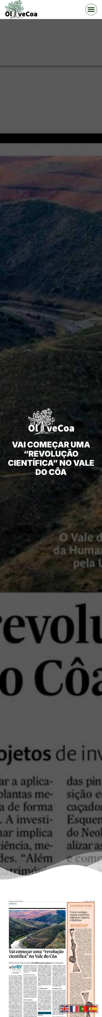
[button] (91, 9)
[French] (74, 1008)
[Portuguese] (84, 1008)
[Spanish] (93, 1008)
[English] (65, 1008)
